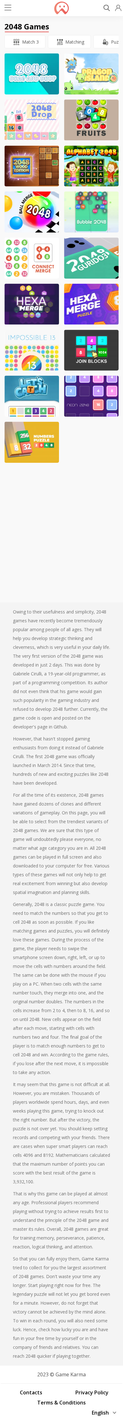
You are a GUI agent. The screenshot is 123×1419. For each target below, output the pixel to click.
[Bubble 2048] (91, 211)
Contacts (31, 1392)
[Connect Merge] (31, 258)
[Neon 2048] (91, 396)
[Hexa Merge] (31, 304)
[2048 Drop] (31, 120)
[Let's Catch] (31, 396)
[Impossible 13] (31, 350)
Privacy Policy (91, 1392)
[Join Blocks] (91, 350)
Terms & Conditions (61, 1402)
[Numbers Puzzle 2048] (31, 442)
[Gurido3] (91, 258)
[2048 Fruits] (91, 120)
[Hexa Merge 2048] (91, 304)
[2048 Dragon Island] (91, 73)
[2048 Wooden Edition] (31, 166)
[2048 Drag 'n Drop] (31, 73)
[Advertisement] (61, 529)
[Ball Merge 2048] (31, 211)
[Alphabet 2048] (91, 166)
